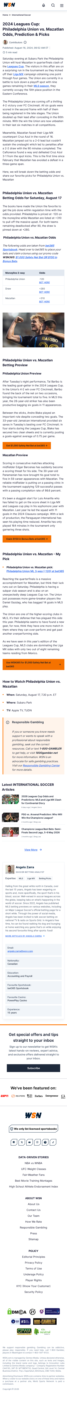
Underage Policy (33, 1274)
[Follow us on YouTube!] (29, 1142)
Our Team (34, 1215)
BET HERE (44, 282)
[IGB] (49, 1311)
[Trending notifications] (43, 5)
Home (5, 15)
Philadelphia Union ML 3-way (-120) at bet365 (35, 571)
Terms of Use (33, 1268)
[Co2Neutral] (42, 1331)
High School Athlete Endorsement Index (33, 1186)
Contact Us (33, 1210)
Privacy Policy (33, 1262)
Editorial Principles (33, 1256)
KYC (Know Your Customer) (33, 1286)
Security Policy (33, 1292)
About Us (33, 1204)
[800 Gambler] (45, 1321)
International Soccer (21, 15)
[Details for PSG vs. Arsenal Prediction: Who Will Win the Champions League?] (10, 818)
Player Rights (34, 1280)
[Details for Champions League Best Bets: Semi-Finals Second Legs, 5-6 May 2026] (10, 833)
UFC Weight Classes (33, 1169)
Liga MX (18, 74)
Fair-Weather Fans (34, 1174)
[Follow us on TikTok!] (53, 1142)
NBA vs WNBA (33, 1163)
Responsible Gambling (33, 1227)
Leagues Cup (15, 66)
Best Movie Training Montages (33, 1180)
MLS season (41, 85)
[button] (62, 5)
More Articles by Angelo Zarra (23, 936)
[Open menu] (61, 5)
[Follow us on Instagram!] (37, 1142)
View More (30, 849)
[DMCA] (17, 1311)
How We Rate (33, 1221)
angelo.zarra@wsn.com (20, 951)
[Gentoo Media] (21, 1321)
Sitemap (33, 1239)
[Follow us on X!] (22, 1142)
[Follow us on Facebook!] (14, 1142)
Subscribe (33, 1068)
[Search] (53, 5)
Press (33, 1233)
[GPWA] (24, 1331)
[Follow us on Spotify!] (45, 1142)
